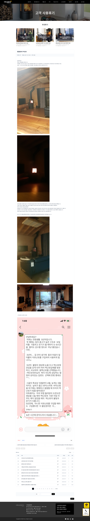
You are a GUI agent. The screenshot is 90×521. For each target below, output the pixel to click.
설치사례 (76, 1)
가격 (49, 1)
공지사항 (82, 1)
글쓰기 (72, 498)
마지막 (56, 488)
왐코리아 (29, 1)
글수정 (68, 448)
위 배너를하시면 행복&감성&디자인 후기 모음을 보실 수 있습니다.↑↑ (62, 45)
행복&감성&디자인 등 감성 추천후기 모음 (63, 43)
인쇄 (71, 440)
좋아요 (19, 440)
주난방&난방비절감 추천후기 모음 (22, 43)
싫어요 (23, 440)
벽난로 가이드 (55, 1)
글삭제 (72, 448)
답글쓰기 (23, 448)
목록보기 (18, 448)
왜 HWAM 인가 (36, 1)
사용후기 (70, 1)
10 (51, 488)
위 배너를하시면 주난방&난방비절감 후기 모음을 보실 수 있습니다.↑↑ (23, 45)
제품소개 (44, 1)
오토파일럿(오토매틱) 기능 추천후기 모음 (43, 43)
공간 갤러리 (63, 1)
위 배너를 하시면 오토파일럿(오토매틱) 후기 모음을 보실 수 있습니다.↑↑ (43, 45)
